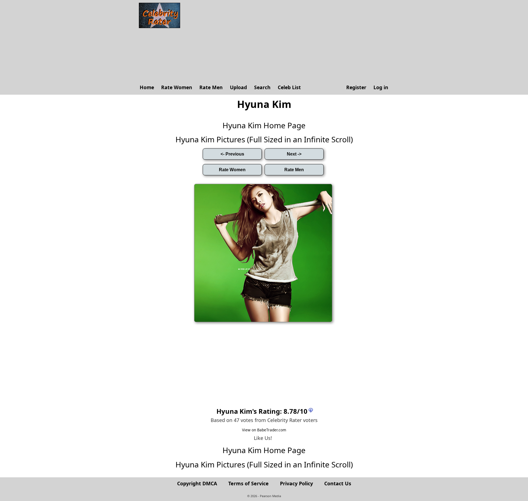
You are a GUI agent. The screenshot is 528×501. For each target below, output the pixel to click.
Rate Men (211, 87)
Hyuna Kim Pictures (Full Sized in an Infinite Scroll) (264, 139)
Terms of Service (248, 483)
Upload (238, 87)
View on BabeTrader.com (264, 429)
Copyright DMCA (197, 483)
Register (356, 87)
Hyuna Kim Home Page (264, 125)
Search (262, 87)
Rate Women (176, 87)
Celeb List (289, 87)
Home (147, 87)
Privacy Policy (296, 483)
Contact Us (337, 483)
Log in (380, 87)
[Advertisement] (287, 41)
